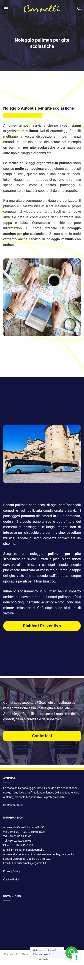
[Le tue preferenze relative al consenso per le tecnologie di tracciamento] (76, 957)
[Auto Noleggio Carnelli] (42, 8)
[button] (5, 8)
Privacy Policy (11, 871)
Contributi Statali (13, 805)
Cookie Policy (11, 879)
